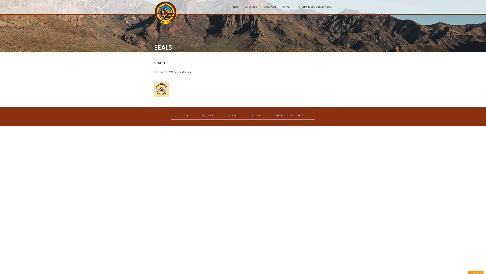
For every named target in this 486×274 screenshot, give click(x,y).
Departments (207, 115)
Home (185, 115)
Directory (256, 115)
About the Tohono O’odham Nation (288, 115)
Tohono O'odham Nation (165, 12)
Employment (232, 115)
